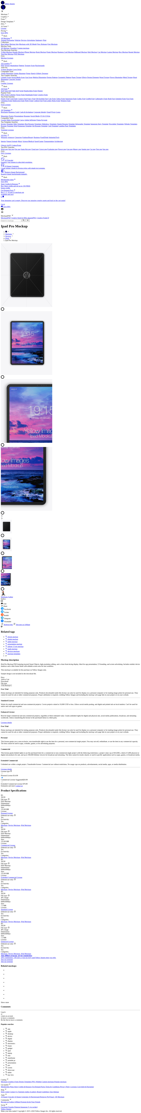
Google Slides (6, 120)
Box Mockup (123, 52)
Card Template (53, 126)
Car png (93, 149)
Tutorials (21, 1092)
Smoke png (85, 149)
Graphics (11, 1082)
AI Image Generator (21, 1097)
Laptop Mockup (112, 52)
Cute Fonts (52, 99)
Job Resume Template (39, 126)
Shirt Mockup (92, 52)
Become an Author (7, 1102)
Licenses (74, 1087)
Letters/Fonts (16, 145)
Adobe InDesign (30, 120)
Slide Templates (18, 124)
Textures (28, 65)
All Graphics (5, 64)
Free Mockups (52, 44)
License (3, 28)
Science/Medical (28, 141)
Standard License (7, 909)
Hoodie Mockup (18, 52)
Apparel (3, 40)
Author (10, 597)
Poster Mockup (51, 52)
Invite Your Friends (33, 1102)
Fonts (17, 1082)
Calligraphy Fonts (101, 99)
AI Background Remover (38, 1097)
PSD (2, 65)
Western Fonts (65, 101)
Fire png (17, 149)
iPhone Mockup (29, 52)
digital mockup (12, 639)
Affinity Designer (42, 73)
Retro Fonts (56, 101)
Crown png (43, 149)
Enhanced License (7, 942)
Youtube (11, 1107)
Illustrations (14, 65)
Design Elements (93, 77)
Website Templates (130, 124)
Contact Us (14, 1092)
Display (40, 91)
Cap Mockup (102, 52)
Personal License (7, 813)
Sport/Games (39, 141)
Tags (51, 1092)
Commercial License (8, 845)
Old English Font (42, 99)
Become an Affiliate (23, 625)
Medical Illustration (39, 77)
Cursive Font (22, 99)
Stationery (39, 40)
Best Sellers (5, 44)
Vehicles (17, 40)
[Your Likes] (2, 207)
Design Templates (25, 1082)
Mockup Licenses (7, 58)
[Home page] (6, 232)
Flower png (62, 149)
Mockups (4, 825)
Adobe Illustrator (20, 73)
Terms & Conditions (52, 1087)
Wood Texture (104, 77)
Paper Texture (76, 77)
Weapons (4, 137)
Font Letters (47, 101)
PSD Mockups (19, 54)
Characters (18, 137)
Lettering (12, 95)
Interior (3, 141)
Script (21, 91)
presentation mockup (14, 644)
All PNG (4, 135)
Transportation (49, 141)
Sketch (33, 73)
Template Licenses (7, 130)
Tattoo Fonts (60, 99)
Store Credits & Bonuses (23, 1087)
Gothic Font (81, 99)
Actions (3, 69)
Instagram (24, 1107)
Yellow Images (6, 1109)
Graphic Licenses (7, 83)
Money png (77, 149)
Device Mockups (14, 825)
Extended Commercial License (11, 877)
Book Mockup (41, 52)
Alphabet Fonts (120, 99)
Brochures (4, 112)
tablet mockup (12, 642)
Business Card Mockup (66, 52)
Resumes (27, 116)
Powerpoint (15, 120)
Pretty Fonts (29, 101)
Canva (22, 120)
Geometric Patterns (64, 77)
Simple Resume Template (66, 124)
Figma (28, 73)
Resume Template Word (9, 126)
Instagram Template (25, 126)
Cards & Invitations (26, 112)
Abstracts (11, 137)
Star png (11, 149)
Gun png (69, 149)
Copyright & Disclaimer (85, 1087)
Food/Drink (44, 137)
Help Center (5, 1092)
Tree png (99, 149)
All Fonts (4, 89)
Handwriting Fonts (30, 91)
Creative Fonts (43, 95)
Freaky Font (5, 99)
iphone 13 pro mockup (15, 646)
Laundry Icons (6, 77)
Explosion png (52, 149)
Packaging (10, 40)
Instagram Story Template (99, 124)
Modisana (4, 597)
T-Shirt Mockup (6, 52)
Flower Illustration (116, 77)
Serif (2, 91)
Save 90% (4, 33)
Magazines (4, 116)
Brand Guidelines (43, 1092)
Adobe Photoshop (7, 73)
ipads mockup (12, 649)
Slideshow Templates (49, 124)
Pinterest (17, 1107)
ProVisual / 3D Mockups (55, 1097)
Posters (11, 116)
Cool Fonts (14, 99)
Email (49, 112)
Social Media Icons (18, 77)
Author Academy (30, 1092)
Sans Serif (8, 91)
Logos (58, 112)
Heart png (4, 149)
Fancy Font (31, 99)
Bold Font (111, 99)
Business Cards (13, 112)
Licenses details (6, 722)
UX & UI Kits (45, 116)
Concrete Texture (15, 79)
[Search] (23, 220)
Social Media (35, 116)
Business (37, 137)
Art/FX (9, 145)
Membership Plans (7, 1087)
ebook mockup (12, 637)
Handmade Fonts (31, 95)
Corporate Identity (40, 112)
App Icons (28, 77)
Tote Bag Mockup (7, 54)
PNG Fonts (5, 95)
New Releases (42, 44)
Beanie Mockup (134, 52)
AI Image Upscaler (7, 1097)
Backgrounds (40, 65)
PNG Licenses (6, 153)
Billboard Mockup (80, 52)
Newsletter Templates (116, 124)
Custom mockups (23, 48)
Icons (33, 65)
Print (44, 40)
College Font (38, 101)
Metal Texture (128, 77)
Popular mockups (60, 1082)
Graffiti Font (90, 99)
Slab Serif (15, 91)
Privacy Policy (65, 1087)
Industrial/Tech (54, 137)
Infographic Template (82, 124)
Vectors (7, 65)
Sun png (105, 149)
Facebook (4, 1107)
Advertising (31, 40)
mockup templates (13, 654)
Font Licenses (6, 105)
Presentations (18, 116)
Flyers (53, 112)
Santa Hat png (26, 149)
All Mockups (5, 38)
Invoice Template (7, 124)
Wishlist (39, 1082)
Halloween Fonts (18, 101)
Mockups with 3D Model (28, 44)
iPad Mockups (26, 825)
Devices (24, 40)
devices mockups (13, 651)
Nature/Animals (11, 141)
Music (20, 141)
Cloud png (35, 149)
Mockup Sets (14, 44)
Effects (84, 77)
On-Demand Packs (38, 1087)
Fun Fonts (129, 99)
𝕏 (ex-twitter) (33, 1107)
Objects (3, 145)
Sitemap (56, 1092)
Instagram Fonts (71, 99)
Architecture (58, 141)
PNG (34, 1082)
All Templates (6, 110)
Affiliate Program (20, 1102)
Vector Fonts (20, 95)
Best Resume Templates (33, 124)
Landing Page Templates (67, 126)
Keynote (44, 120)
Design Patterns (52, 77)
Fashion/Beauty (27, 137)
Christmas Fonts (6, 101)
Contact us (19, 786)
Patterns (21, 65)
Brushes (9, 69)
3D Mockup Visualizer (9, 48)
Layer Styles (17, 69)
